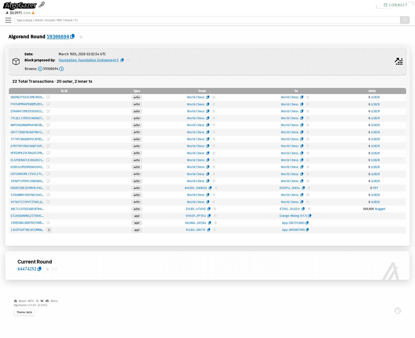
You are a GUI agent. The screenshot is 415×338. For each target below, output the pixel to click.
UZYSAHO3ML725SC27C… (27, 174)
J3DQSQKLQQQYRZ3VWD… (27, 222)
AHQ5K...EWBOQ (196, 188)
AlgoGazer (21, 5)
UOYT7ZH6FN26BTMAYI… (27, 132)
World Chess (195, 97)
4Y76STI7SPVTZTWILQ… (27, 202)
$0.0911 (15, 13)
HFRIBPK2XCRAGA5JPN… (27, 153)
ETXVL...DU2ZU (290, 209)
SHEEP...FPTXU (196, 216)
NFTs (31, 301)
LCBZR (375, 97)
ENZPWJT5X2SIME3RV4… (27, 97)
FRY (375, 188)
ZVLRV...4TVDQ (196, 209)
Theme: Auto (24, 312)
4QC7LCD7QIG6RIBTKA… (27, 209)
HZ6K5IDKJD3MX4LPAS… (27, 188)
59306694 (58, 36)
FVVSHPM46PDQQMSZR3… (27, 104)
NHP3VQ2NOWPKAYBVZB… (27, 125)
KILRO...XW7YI (195, 230)
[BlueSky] (42, 301)
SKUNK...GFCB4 (195, 223)
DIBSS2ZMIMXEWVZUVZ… (27, 167)
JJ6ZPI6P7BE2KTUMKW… (27, 230)
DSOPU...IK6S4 (289, 188)
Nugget (380, 209)
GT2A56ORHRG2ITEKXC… (27, 215)
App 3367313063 (293, 223)
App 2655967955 (293, 230)
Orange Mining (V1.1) (293, 216)
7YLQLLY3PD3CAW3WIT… (27, 118)
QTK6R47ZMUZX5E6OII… (27, 111)
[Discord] (47, 301)
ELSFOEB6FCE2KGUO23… (27, 160)
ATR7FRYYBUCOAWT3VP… (27, 146)
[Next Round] (398, 61)
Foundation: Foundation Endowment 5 (89, 60)
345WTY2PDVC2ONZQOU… (27, 181)
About (22, 301)
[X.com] (37, 301)
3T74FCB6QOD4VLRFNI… (27, 139)
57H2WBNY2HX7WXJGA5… (27, 195)
